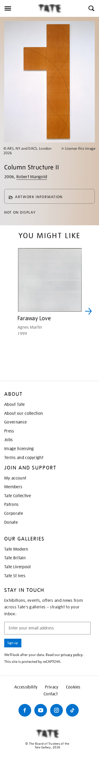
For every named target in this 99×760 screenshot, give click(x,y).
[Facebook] (24, 710)
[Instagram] (56, 710)
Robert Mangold (31, 176)
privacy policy (72, 654)
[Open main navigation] (19, 8)
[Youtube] (40, 710)
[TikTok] (72, 710)
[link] (29, 150)
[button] (91, 8)
